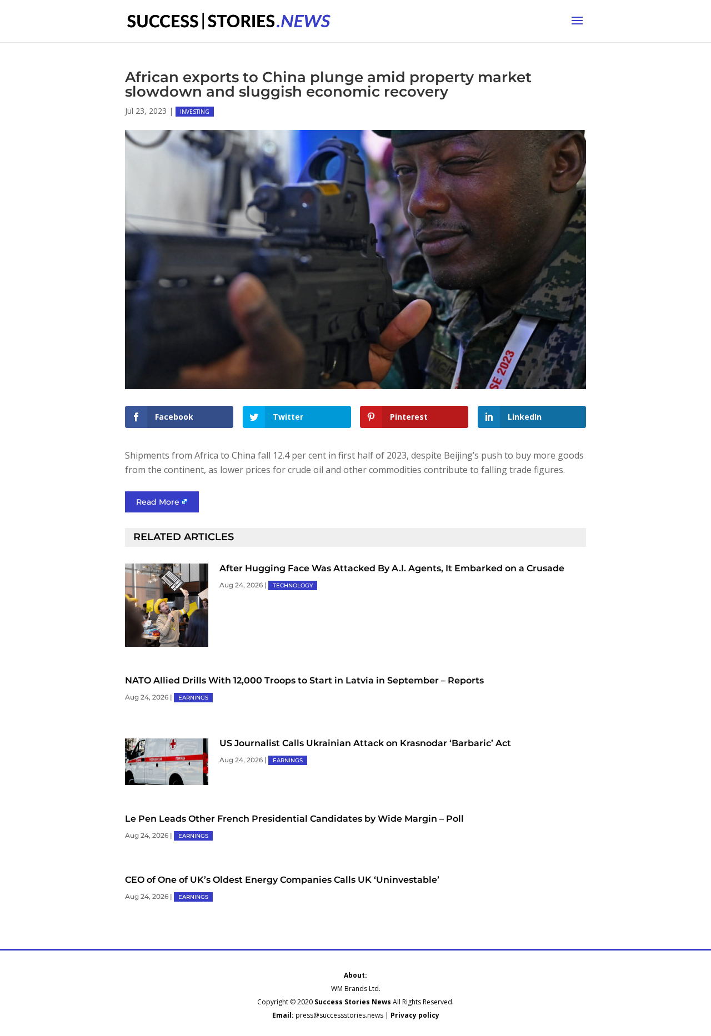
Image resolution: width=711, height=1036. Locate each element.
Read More (157, 502)
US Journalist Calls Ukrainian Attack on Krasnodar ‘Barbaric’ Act (365, 743)
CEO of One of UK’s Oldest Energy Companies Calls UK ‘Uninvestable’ (282, 879)
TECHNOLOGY (293, 585)
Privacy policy (414, 1015)
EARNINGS (193, 697)
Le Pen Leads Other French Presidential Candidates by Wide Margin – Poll (294, 818)
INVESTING (194, 111)
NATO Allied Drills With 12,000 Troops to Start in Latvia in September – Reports (304, 680)
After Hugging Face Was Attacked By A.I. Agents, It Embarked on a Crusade (391, 568)
